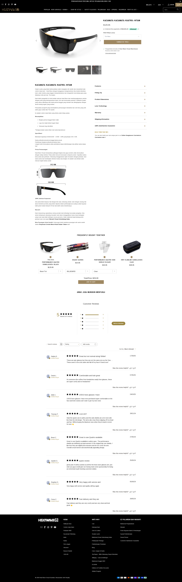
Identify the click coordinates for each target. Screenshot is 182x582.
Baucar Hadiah (68, 551)
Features (98, 86)
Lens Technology (101, 106)
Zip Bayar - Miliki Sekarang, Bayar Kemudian (105, 554)
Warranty (98, 112)
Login (172, 4)
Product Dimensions (102, 99)
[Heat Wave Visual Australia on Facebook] (6, 4)
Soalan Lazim (96, 534)
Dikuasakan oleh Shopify (62, 577)
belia (65, 537)
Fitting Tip (98, 92)
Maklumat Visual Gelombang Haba (102, 537)
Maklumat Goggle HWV (98, 561)
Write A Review (118, 323)
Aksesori (66, 547)
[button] (66, 10)
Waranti (122, 527)
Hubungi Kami (96, 527)
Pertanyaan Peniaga (98, 540)
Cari (93, 523)
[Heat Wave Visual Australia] (10, 9)
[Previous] (36, 41)
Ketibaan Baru (67, 523)
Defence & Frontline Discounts (100, 568)
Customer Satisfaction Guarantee (129, 540)
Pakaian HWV (67, 530)
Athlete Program (96, 571)
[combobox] (72, 344)
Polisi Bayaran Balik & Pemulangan (130, 530)
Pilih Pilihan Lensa (109, 32)
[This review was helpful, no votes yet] (130, 368)
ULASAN (94, 564)
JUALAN (66, 554)
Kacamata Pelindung (69, 534)
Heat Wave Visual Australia (47, 577)
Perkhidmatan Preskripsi (99, 544)
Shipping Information (102, 119)
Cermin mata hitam (69, 527)
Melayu (149, 5)
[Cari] (177, 10)
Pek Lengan (67, 544)
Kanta (65, 540)
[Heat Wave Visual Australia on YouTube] (15, 4)
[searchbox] (52, 344)
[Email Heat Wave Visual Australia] (2, 4)
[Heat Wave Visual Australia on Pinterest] (12, 4)
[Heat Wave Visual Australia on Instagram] (9, 4)
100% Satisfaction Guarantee (105, 126)
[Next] (100, 41)
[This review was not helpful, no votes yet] (133, 368)
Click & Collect (96, 530)
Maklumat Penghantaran (127, 523)
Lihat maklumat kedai (110, 53)
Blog (93, 547)
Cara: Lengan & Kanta (98, 551)
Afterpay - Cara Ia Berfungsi (100, 557)
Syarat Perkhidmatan (126, 534)
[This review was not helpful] (133, 475)
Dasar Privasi (124, 537)
